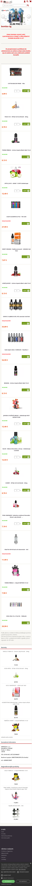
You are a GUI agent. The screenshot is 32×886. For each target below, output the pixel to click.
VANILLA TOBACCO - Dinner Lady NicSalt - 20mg (16, 651)
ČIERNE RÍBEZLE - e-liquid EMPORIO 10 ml (16, 583)
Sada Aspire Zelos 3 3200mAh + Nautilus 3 (16, 350)
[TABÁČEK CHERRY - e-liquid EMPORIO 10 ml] (16, 726)
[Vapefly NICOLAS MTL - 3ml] (16, 811)
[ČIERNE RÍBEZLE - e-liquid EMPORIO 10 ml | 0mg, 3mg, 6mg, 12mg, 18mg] (15, 571)
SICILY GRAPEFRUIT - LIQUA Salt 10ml (16, 685)
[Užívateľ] (24, 1)
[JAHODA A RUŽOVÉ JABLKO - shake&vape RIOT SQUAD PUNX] (15, 404)
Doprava (3, 857)
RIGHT (29, 16)
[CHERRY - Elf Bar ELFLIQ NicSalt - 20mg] (16, 471)
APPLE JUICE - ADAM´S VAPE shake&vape (16, 183)
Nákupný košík (4, 853)
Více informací (22, 869)
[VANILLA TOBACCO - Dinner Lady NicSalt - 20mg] (16, 657)
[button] (16, 878)
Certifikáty (3, 859)
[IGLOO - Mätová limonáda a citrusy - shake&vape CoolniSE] (15, 438)
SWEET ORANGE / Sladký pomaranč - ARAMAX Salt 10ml (16, 250)
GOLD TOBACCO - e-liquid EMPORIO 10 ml (16, 770)
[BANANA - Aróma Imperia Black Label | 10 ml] (16, 371)
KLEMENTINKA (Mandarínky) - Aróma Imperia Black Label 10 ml (16, 703)
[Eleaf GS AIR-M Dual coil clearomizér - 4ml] (15, 537)
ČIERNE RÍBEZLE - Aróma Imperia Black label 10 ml (16, 150)
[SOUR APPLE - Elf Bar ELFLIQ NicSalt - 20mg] (16, 674)
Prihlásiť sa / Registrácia (6, 851)
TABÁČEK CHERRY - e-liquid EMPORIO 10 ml (16, 720)
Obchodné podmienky (6, 836)
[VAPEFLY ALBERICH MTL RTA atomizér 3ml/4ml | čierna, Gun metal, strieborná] (15, 304)
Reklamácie (4, 855)
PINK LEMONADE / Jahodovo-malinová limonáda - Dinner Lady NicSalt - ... (16, 516)
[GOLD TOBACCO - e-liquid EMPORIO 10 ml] (16, 776)
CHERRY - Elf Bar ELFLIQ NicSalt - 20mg (16, 483)
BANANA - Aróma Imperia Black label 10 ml (16, 383)
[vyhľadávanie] (27, 1)
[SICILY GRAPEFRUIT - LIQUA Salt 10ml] (16, 691)
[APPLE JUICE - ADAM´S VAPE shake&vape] (15, 171)
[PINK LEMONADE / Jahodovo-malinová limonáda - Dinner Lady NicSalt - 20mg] (16, 504)
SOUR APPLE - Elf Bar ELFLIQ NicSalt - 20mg (16, 668)
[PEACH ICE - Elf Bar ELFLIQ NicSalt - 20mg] (16, 105)
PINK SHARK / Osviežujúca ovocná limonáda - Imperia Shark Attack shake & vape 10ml (16, 788)
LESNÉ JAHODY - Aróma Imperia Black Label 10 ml (16, 283)
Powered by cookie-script (6, 884)
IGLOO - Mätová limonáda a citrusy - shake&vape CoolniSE (16, 449)
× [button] (30, 863)
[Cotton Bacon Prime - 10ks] (15, 71)
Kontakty (3, 833)
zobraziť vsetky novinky (7, 737)
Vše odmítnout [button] (23, 881)
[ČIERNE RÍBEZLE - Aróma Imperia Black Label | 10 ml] (16, 138)
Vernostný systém (5, 838)
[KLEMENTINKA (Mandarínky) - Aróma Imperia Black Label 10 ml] (16, 710)
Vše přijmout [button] (8, 881)
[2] (13, 23)
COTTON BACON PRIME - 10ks (16, 83)
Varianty (24, 157)
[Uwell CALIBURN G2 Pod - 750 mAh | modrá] (16, 204)
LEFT (3, 16)
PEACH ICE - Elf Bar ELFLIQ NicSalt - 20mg (16, 117)
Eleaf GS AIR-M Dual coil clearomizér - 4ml (16, 549)
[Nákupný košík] (30, 1)
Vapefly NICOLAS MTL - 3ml (16, 805)
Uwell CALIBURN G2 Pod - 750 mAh (16, 216)
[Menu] (1, 1)
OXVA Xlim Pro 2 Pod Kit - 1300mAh (16, 616)
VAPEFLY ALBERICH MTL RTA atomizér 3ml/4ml (16, 316)
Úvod (2, 831)
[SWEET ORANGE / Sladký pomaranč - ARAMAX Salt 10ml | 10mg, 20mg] (15, 238)
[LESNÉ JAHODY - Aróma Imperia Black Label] (16, 271)
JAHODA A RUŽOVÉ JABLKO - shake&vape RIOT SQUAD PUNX (16, 416)
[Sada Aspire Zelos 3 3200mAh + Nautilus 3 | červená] (16, 338)
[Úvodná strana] (7, 2)
